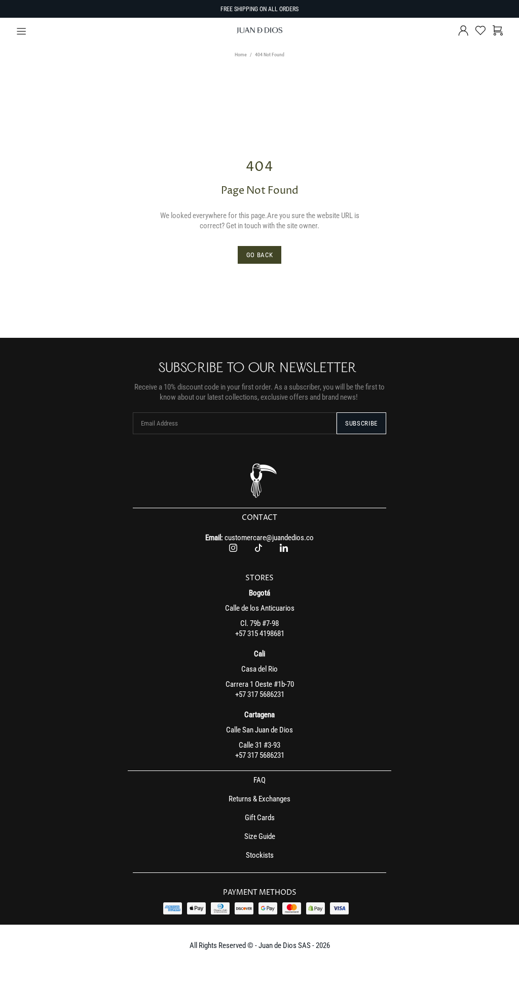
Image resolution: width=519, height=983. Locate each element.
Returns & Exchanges (259, 798)
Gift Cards (260, 817)
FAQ (259, 780)
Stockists (260, 855)
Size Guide (259, 836)
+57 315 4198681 (259, 633)
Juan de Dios (259, 30)
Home (241, 54)
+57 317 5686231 (259, 694)
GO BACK (259, 255)
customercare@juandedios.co (269, 537)
